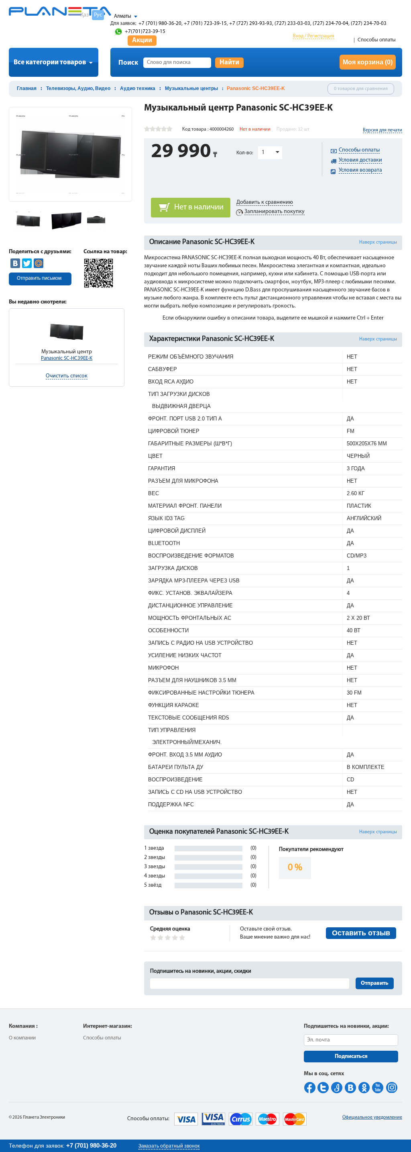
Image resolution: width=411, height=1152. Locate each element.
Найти (229, 62)
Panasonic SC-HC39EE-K (66, 358)
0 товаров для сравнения (361, 88)
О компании (22, 1038)
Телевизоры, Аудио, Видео (78, 88)
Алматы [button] (122, 16)
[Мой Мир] (38, 263)
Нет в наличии (199, 207)
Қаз (84, 15)
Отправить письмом (39, 278)
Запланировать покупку (274, 212)
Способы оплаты (377, 40)
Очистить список (66, 376)
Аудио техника (137, 88)
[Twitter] (27, 263)
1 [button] (263, 153)
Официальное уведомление (372, 1117)
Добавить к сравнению (264, 202)
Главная (27, 88)
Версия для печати (382, 130)
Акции (142, 40)
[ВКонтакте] (15, 263)
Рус (98, 15)
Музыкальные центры (191, 88)
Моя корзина (368, 62)
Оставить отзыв (361, 933)
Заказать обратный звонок (168, 1146)
